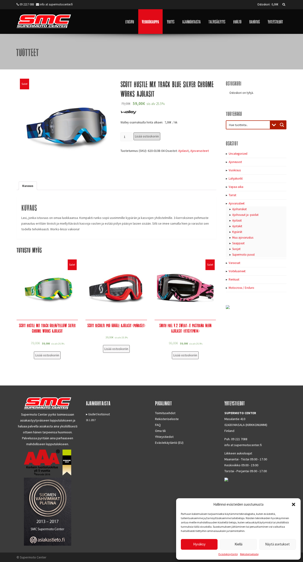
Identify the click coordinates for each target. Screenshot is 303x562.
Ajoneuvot (235, 162)
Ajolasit (183, 151)
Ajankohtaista (191, 21)
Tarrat (232, 195)
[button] (293, 504)
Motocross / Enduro (241, 288)
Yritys (170, 21)
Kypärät (237, 232)
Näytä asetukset (277, 544)
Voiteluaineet (237, 271)
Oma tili (160, 431)
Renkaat (234, 279)
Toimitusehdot (165, 413)
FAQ (158, 425)
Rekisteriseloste (249, 554)
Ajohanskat (239, 209)
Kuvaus (27, 186)
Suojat (236, 249)
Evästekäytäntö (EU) (169, 442)
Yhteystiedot (275, 21)
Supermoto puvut (243, 255)
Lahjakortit (236, 179)
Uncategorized (238, 154)
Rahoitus (254, 21)
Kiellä (238, 544)
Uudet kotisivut (99, 414)
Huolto (237, 21)
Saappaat (238, 243)
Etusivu (129, 21)
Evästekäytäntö (228, 554)
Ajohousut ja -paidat (245, 215)
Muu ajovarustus (242, 238)
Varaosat (234, 263)
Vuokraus (235, 170)
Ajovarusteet (199, 151)
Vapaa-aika (236, 187)
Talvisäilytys (217, 21)
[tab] (28, 185)
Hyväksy (199, 544)
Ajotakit (237, 226)
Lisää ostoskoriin (147, 136)
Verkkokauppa (150, 21)
